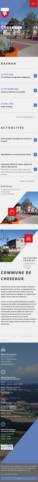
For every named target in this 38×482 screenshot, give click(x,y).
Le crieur (27, 268)
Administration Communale (10, 189)
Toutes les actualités (27, 181)
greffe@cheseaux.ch (8, 364)
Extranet (4, 336)
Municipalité (6, 192)
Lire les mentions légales (9, 474)
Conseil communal (8, 194)
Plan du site (5, 340)
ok (19, 478)
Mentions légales (26, 336)
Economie (28, 266)
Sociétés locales (30, 263)
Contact (13, 336)
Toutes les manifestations (25, 117)
